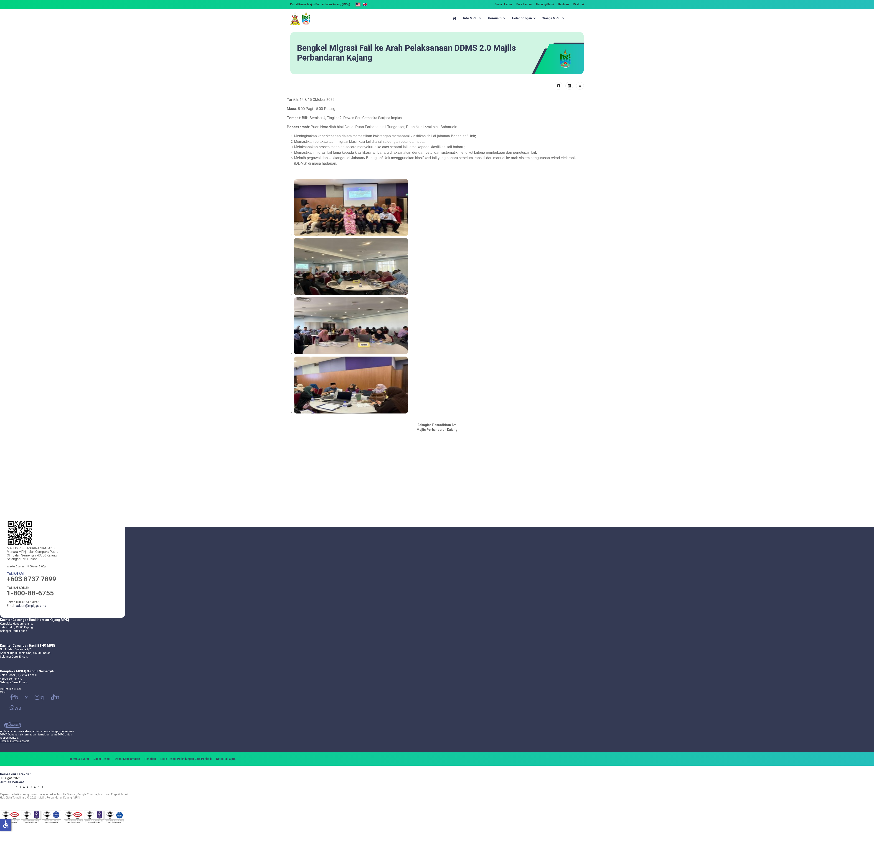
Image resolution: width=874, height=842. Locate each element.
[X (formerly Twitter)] (580, 86)
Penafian (150, 758)
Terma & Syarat (79, 758)
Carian (578, 18)
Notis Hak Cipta (226, 758)
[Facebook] (558, 86)
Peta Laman (524, 4)
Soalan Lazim (503, 4)
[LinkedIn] (569, 86)
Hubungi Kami (545, 4)
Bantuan (563, 4)
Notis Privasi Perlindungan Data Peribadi (186, 758)
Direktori (578, 4)
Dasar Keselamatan (127, 758)
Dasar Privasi (102, 758)
